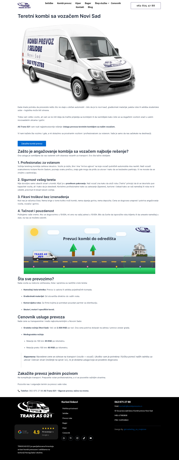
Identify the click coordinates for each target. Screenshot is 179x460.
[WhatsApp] (63, 438)
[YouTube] (90, 438)
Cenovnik (116, 3)
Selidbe (49, 3)
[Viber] (70, 438)
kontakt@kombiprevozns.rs (130, 406)
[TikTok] (84, 438)
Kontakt (80, 7)
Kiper (78, 3)
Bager (88, 3)
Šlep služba (101, 3)
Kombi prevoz (64, 3)
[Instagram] (77, 438)
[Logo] (25, 5)
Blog (90, 7)
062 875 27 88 (123, 401)
